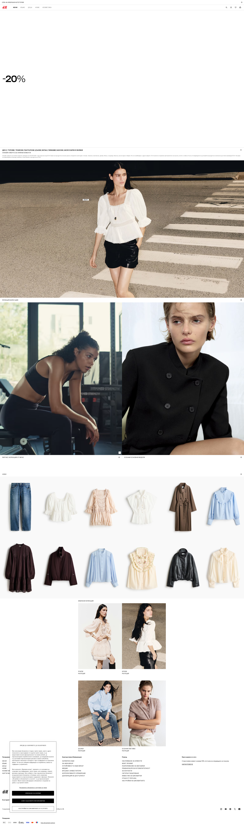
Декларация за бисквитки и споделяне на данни (33, 787)
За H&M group (67, 763)
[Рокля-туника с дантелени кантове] (20, 568)
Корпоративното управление (74, 773)
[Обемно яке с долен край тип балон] (61, 568)
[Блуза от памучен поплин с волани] (223, 507)
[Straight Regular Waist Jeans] (20, 507)
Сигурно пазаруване (130, 773)
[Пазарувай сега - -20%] (241, 150)
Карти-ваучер (7, 773)
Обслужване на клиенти (132, 761)
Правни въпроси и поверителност (136, 768)
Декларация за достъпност (73, 776)
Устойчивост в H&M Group (72, 766)
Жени (15, 7)
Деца (30, 7)
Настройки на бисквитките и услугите (33, 808)
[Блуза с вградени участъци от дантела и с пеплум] (61, 507)
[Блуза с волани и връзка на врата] (223, 568)
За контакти (127, 771)
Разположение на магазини (133, 766)
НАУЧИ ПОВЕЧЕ (187, 764)
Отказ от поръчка (129, 778)
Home (37, 7)
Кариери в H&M (68, 761)
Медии (65, 768)
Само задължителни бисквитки (33, 801)
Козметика (47, 7)
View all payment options (48, 823)
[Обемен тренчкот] (183, 507)
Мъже (22, 7)
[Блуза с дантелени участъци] (101, 568)
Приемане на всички (33, 793)
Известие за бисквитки (132, 776)
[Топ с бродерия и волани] (142, 568)
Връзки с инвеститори (71, 771)
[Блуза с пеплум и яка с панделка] (142, 507)
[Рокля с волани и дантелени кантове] (101, 507)
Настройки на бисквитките (133, 780)
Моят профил (127, 763)
